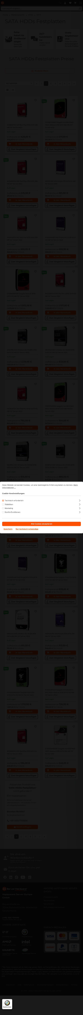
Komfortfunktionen (12, 512)
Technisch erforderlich (14, 501)
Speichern (8, 529)
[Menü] (11, 1000)
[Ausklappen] (80, 500)
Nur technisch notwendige (27, 529)
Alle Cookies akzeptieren (41, 524)
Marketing (9, 508)
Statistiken (9, 504)
